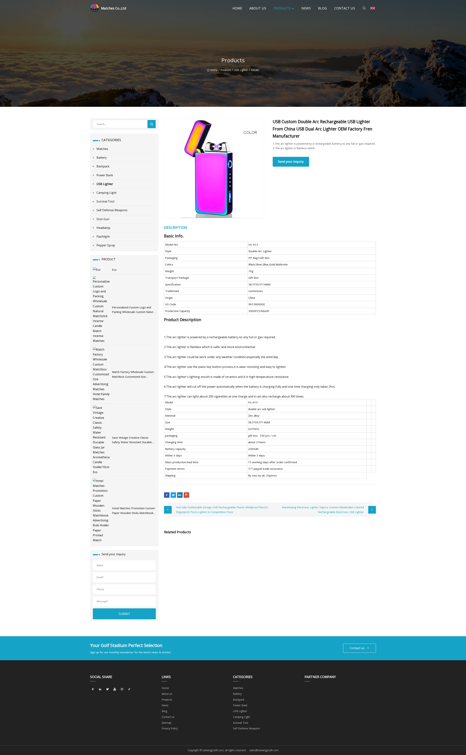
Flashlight (103, 237)
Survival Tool (105, 201)
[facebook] (93, 689)
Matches (102, 149)
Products (282, 8)
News (306, 8)
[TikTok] (129, 689)
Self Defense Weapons (111, 210)
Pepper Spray (105, 245)
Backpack (102, 166)
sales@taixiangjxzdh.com (264, 750)
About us (257, 8)
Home (237, 8)
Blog (322, 8)
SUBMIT (124, 614)
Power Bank (104, 175)
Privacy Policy (170, 728)
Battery (101, 158)
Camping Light (106, 193)
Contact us (344, 8)
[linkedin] (100, 689)
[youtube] (114, 689)
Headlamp (103, 228)
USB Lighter (241, 70)
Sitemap (166, 722)
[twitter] (107, 689)
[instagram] (122, 689)
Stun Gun (102, 219)
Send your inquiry (291, 161)
